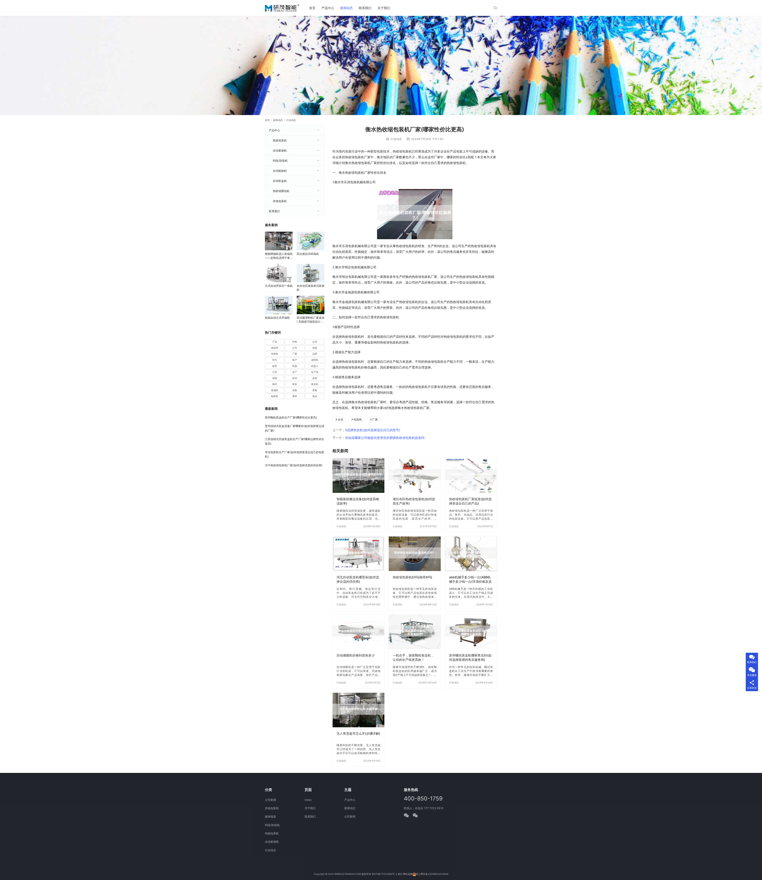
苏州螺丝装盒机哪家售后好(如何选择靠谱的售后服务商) (470, 657)
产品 (274, 341)
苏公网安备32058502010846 (432, 873)
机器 (294, 366)
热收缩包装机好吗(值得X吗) (412, 577)
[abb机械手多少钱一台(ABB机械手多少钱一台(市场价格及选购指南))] (471, 553)
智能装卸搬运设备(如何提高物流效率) (358, 501)
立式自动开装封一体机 (279, 285)
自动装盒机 (280, 180)
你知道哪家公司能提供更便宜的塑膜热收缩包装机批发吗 (384, 438)
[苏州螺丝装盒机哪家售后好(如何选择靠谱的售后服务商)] (471, 632)
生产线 (314, 371)
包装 (314, 347)
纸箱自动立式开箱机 (277, 317)
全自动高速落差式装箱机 (310, 287)
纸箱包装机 (280, 140)
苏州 (294, 378)
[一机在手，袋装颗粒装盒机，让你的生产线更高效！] (415, 632)
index (308, 799)
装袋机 (274, 390)
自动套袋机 (280, 150)
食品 (314, 396)
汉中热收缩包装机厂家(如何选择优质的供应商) (293, 465)
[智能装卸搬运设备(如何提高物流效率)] (358, 475)
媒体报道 (270, 816)
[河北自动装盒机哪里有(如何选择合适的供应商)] (358, 553)
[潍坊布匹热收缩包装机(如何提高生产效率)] (415, 475)
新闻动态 (346, 8)
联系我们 (365, 8)
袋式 (274, 384)
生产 (294, 371)
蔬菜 (314, 378)
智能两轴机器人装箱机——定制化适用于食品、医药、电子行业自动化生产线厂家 (279, 256)
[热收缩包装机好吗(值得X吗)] (415, 553)
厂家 (375, 419)
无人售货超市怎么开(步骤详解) (358, 733)
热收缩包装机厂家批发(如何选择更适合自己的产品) (470, 501)
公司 (294, 347)
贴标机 (274, 396)
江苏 (274, 371)
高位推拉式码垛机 (308, 253)
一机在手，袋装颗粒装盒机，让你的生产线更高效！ (413, 657)
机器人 (314, 366)
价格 (294, 341)
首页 (312, 8)
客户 (294, 359)
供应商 (274, 347)
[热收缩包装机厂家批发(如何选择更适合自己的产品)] (471, 475)
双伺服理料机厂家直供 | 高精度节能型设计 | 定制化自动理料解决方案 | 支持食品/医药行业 (310, 320)
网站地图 (408, 873)
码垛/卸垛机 (280, 160)
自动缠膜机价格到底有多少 (356, 655)
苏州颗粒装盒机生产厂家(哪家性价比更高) (291, 417)
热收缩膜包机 (281, 191)
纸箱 (274, 378)
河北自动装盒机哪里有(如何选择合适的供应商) (358, 579)
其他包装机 (280, 201)
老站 (400, 873)
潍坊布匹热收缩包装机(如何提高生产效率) (414, 501)
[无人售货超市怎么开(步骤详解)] (358, 710)
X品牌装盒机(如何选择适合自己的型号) (372, 430)
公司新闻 (270, 799)
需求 (294, 396)
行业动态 (396, 139)
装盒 (294, 384)
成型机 (314, 359)
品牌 (314, 353)
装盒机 (314, 384)
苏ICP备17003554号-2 (384, 873)
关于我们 (383, 8)
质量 (314, 390)
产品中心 (327, 8)
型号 (274, 359)
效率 (274, 366)
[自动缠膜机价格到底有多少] (358, 632)
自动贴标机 (280, 170)
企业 (340, 419)
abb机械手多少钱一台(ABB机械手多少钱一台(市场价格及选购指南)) (470, 579)
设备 (294, 390)
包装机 (358, 419)
